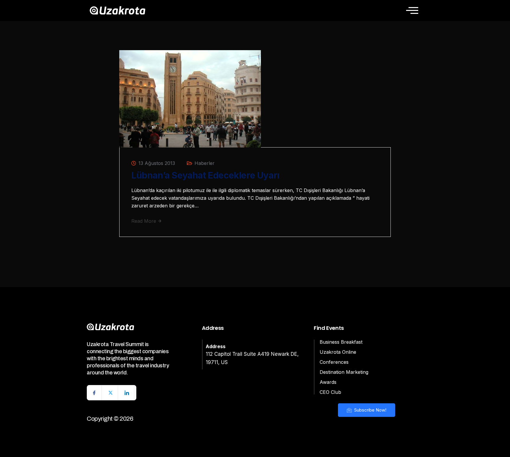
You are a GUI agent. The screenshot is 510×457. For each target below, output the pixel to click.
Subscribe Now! (369, 410)
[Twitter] (110, 392)
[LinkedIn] (127, 392)
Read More (144, 221)
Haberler (204, 163)
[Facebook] (94, 392)
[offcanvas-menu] (412, 10)
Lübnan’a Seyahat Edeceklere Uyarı (205, 175)
